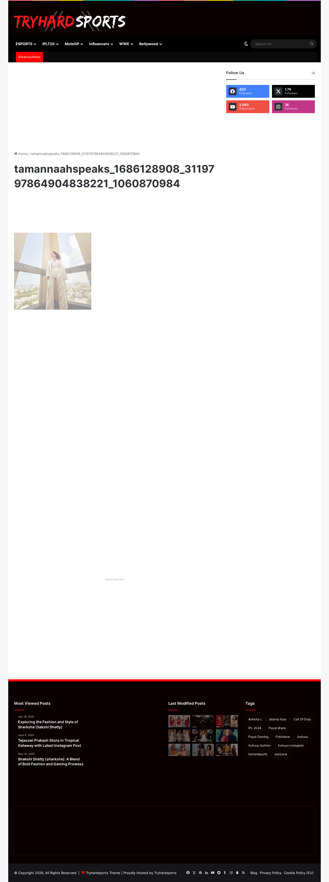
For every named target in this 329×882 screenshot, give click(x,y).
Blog (253, 873)
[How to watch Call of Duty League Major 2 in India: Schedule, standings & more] (203, 721)
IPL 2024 (254, 728)
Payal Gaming (258, 737)
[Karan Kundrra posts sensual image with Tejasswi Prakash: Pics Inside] (227, 735)
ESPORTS (24, 44)
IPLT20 (48, 44)
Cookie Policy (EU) (299, 873)
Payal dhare (277, 728)
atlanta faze (277, 719)
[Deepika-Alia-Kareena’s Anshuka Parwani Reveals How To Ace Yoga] (227, 721)
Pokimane (283, 737)
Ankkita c (255, 719)
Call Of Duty (302, 719)
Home (22, 154)
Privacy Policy (270, 873)
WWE (124, 44)
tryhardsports (257, 754)
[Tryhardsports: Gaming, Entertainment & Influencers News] (69, 21)
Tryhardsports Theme (103, 873)
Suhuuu (302, 737)
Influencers (99, 44)
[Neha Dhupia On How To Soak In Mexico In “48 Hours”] (179, 750)
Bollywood (148, 44)
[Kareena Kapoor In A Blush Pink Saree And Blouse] (179, 735)
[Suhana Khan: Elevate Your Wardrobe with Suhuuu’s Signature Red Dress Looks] (179, 721)
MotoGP (72, 44)
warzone (281, 754)
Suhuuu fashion (259, 745)
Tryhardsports (165, 873)
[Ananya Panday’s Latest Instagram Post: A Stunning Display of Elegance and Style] (227, 750)
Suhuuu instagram (291, 745)
